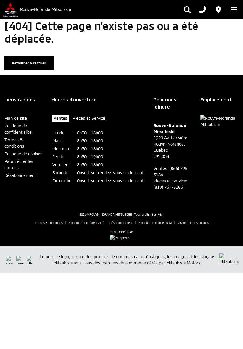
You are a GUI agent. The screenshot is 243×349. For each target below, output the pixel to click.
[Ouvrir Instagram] (20, 259)
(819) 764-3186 (168, 187)
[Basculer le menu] (232, 10)
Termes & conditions (14, 142)
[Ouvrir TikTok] (30, 259)
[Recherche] (187, 10)
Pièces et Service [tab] (89, 118)
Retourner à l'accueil (29, 63)
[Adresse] (218, 10)
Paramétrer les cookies (18, 164)
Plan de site (15, 118)
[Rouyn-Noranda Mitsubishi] (10, 9)
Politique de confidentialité (18, 129)
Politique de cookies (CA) (155, 222)
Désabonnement (20, 175)
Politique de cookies (23, 153)
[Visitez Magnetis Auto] (121, 237)
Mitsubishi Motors (183, 262)
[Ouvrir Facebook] (9, 259)
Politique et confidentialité (86, 222)
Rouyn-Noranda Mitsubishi (45, 9)
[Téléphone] (202, 10)
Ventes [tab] (60, 118)
